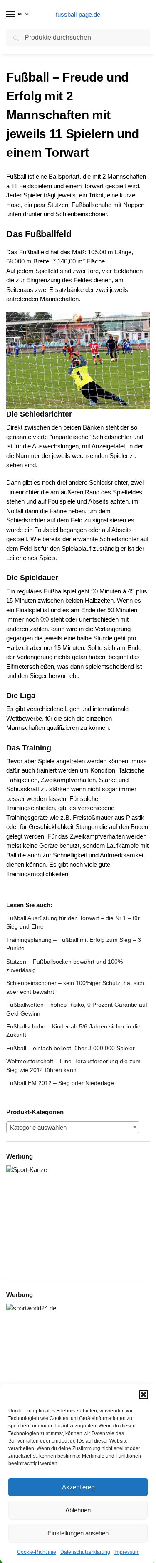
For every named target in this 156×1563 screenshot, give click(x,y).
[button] (143, 1394)
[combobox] (72, 1127)
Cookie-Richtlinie (36, 1552)
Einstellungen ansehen (78, 1533)
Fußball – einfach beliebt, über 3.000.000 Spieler (70, 1048)
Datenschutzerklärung (85, 1552)
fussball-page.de (78, 14)
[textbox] (73, 1127)
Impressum (126, 1552)
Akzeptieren (78, 1487)
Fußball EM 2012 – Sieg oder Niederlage (60, 1083)
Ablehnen (78, 1510)
